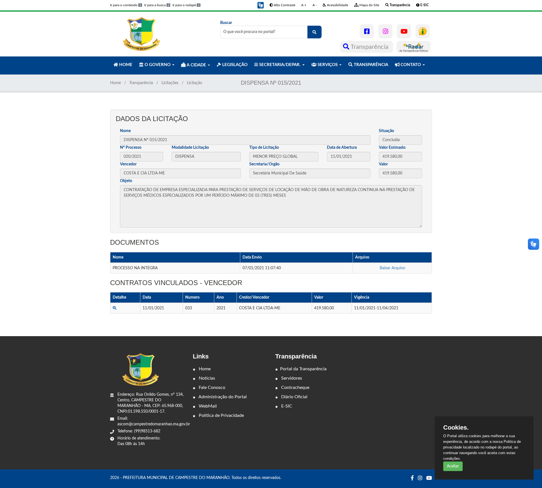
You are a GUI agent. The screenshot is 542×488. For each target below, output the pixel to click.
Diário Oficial (293, 397)
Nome (125, 131)
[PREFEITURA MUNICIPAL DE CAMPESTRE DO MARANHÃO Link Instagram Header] (385, 31)
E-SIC (286, 406)
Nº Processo (130, 148)
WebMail (207, 406)
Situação (386, 131)
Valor (383, 164)
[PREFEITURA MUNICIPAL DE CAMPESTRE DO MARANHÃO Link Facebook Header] (367, 31)
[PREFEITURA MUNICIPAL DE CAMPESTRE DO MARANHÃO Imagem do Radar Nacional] (413, 47)
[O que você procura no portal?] (314, 32)
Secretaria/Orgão (264, 164)
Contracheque (294, 387)
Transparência (369, 47)
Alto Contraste (284, 5)
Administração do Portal (222, 397)
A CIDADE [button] (196, 65)
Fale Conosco (211, 387)
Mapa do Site (369, 5)
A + (303, 5)
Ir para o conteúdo (125, 5)
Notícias (206, 378)
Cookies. (456, 427)
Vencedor (128, 164)
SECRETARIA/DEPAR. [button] (280, 65)
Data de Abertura (342, 148)
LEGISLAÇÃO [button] (234, 65)
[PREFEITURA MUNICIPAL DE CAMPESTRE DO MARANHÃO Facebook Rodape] (412, 478)
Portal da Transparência (303, 369)
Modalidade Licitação (190, 148)
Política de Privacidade (221, 415)
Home (115, 83)
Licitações (169, 83)
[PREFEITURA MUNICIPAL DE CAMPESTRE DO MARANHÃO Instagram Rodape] (420, 478)
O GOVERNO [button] (157, 65)
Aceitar (453, 466)
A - (314, 5)
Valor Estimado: (392, 148)
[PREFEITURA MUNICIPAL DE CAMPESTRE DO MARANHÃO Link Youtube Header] (404, 31)
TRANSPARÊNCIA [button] (370, 65)
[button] (260, 5)
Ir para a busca (156, 5)
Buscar (226, 23)
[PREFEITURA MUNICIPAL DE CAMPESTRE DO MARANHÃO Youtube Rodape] (429, 478)
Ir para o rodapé (186, 5)
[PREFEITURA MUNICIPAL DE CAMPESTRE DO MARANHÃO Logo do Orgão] (140, 34)
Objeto (126, 181)
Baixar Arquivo (392, 268)
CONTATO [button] (410, 65)
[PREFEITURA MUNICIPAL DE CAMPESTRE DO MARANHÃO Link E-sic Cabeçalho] (423, 31)
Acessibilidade (337, 5)
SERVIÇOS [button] (327, 65)
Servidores (291, 378)
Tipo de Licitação (264, 148)
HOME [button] (125, 65)
